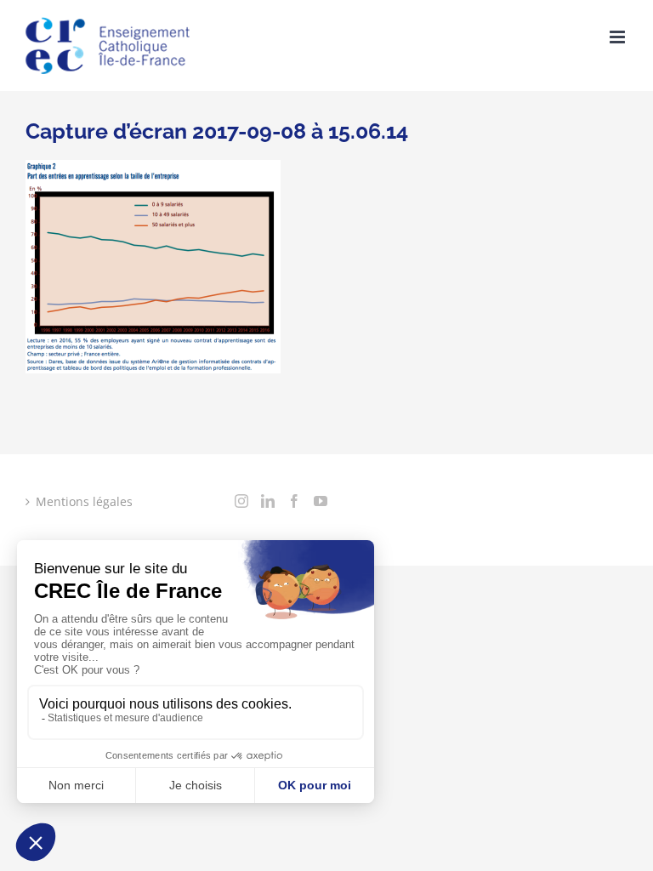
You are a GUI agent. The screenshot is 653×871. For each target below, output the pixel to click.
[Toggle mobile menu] (618, 37)
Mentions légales (84, 501)
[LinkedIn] (268, 501)
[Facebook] (294, 501)
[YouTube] (320, 501)
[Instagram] (241, 501)
